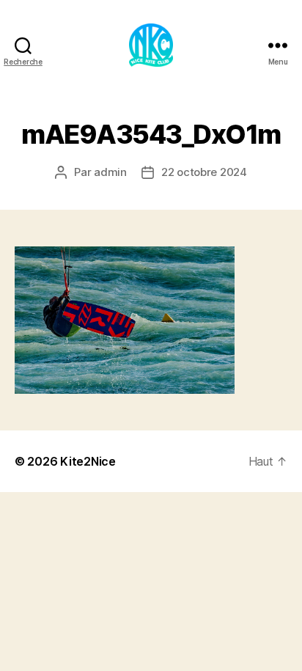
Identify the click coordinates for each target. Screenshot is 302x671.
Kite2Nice (88, 461)
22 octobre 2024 (204, 172)
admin (110, 172)
